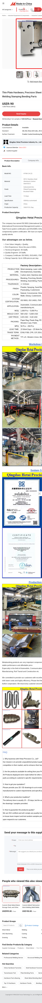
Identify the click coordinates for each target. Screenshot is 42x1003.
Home (4, 15)
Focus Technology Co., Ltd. (27, 994)
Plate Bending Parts (27, 973)
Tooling (24, 937)
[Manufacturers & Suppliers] (21, 4)
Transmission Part (10, 973)
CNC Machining (7, 934)
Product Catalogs (32, 925)
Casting (24, 934)
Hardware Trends (25, 983)
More (4, 987)
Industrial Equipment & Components (18, 15)
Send (20, 869)
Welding (24, 930)
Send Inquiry (21, 114)
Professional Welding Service (13, 958)
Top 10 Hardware (9, 983)
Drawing (5, 937)
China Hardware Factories (12, 968)
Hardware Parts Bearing (12, 978)
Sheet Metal (6, 930)
